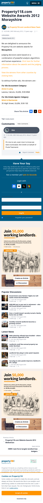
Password (5, 204)
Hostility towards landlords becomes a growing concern (22, 322)
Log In (21, 213)
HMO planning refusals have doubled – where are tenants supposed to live (25, 336)
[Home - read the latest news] (13, 3)
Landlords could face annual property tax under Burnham (23, 345)
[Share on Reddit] (39, 111)
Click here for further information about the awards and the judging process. (21, 64)
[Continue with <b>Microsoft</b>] (29, 186)
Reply (37, 152)
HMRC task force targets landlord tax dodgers (23, 450)
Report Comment (28, 152)
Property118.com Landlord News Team (25, 27)
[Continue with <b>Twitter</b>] (24, 186)
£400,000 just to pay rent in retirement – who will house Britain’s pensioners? (24, 305)
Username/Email (7, 196)
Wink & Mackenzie (9, 100)
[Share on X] (35, 111)
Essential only (21, 499)
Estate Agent (10, 119)
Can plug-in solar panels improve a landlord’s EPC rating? (24, 361)
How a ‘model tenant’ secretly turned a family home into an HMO (25, 314)
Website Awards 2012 (8, 38)
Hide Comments (23, 124)
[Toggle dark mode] (27, 3)
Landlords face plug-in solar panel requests (24, 353)
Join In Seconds (30, 175)
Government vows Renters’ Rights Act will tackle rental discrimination (23, 296)
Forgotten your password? (24, 217)
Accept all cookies (21, 493)
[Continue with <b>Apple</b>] (19, 186)
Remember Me (9, 217)
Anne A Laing (7, 89)
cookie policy (13, 488)
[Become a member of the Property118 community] (21, 250)
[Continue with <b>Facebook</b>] (14, 186)
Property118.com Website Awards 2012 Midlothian (20, 441)
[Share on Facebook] (31, 111)
